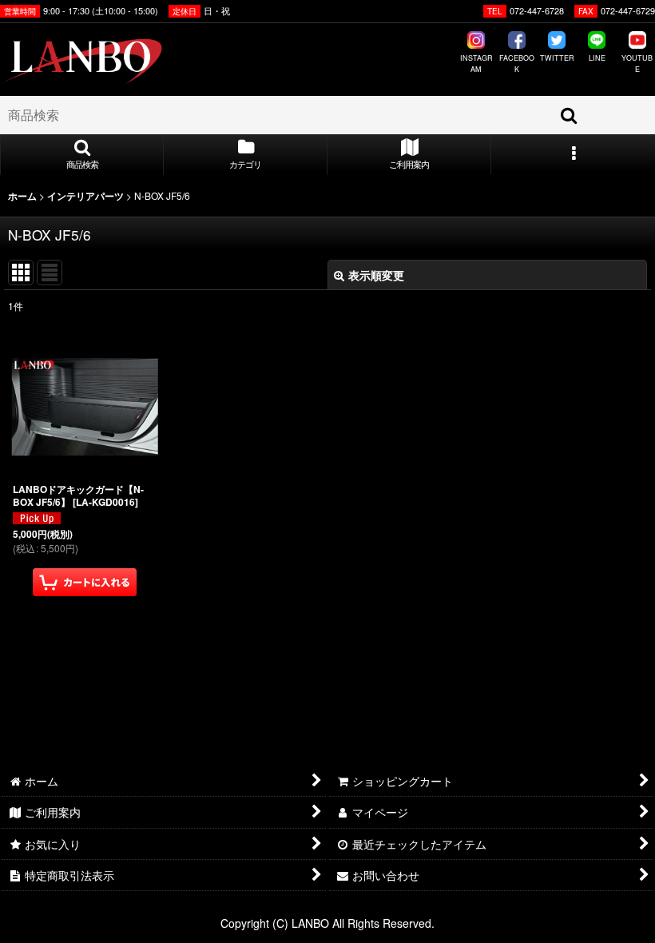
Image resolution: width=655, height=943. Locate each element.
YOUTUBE (637, 63)
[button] (82, 155)
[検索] (569, 115)
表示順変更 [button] (376, 275)
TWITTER (557, 58)
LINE (597, 58)
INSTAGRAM (476, 63)
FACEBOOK (516, 63)
